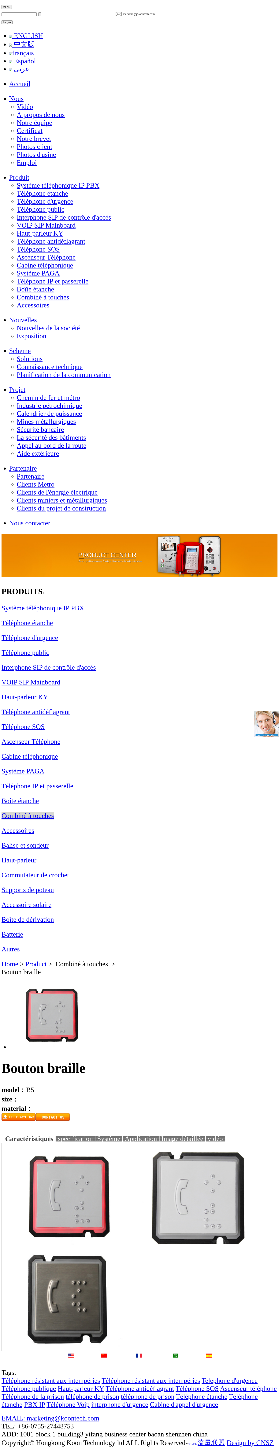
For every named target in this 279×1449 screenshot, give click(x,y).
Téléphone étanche (42, 193)
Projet (17, 389)
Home (10, 964)
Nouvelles (23, 320)
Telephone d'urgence (230, 1380)
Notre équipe (34, 122)
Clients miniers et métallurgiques (62, 500)
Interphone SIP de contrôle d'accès (64, 217)
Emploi (27, 162)
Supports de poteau (28, 890)
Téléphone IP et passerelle (52, 281)
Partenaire (23, 468)
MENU (6, 7)
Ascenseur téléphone (248, 1388)
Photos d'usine (36, 154)
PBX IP (34, 1404)
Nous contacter (29, 523)
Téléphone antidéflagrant (51, 241)
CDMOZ (193, 1444)
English (71, 1364)
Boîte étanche (35, 289)
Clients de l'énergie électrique (57, 492)
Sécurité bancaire (40, 429)
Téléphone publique (29, 1388)
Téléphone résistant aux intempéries (51, 1380)
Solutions (30, 359)
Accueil (19, 84)
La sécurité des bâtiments (51, 437)
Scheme (20, 351)
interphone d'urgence (119, 1404)
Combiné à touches (43, 297)
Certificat (30, 130)
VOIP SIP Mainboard (46, 225)
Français (139, 1364)
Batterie (12, 934)
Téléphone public (40, 209)
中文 (104, 1364)
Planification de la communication (64, 375)
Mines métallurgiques (46, 421)
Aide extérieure (38, 453)
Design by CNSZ (250, 1443)
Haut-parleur (19, 860)
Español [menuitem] (24, 61)
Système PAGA (38, 273)
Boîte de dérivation (28, 919)
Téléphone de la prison (33, 1396)
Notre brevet (34, 138)
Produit (19, 177)
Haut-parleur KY (40, 233)
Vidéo (25, 106)
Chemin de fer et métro (48, 397)
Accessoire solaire (26, 904)
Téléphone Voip (68, 1404)
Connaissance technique (50, 367)
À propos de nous (41, 114)
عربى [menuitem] (20, 69)
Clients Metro (35, 484)
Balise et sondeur (25, 845)
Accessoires (33, 305)
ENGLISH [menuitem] (27, 36)
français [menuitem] (23, 53)
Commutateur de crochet (35, 875)
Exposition (31, 336)
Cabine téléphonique (45, 265)
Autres (11, 949)
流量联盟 (211, 1443)
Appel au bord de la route (51, 445)
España (209, 1364)
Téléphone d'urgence (45, 201)
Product (36, 964)
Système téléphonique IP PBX (58, 185)
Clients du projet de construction (61, 508)
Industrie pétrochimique (49, 405)
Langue (7, 22)
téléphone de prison (92, 1396)
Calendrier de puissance (49, 413)
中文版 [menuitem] (23, 44)
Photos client (34, 146)
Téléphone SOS (38, 249)
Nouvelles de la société (48, 328)
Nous (16, 98)
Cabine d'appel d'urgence (184, 1404)
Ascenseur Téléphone (46, 257)
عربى (175, 1364)
